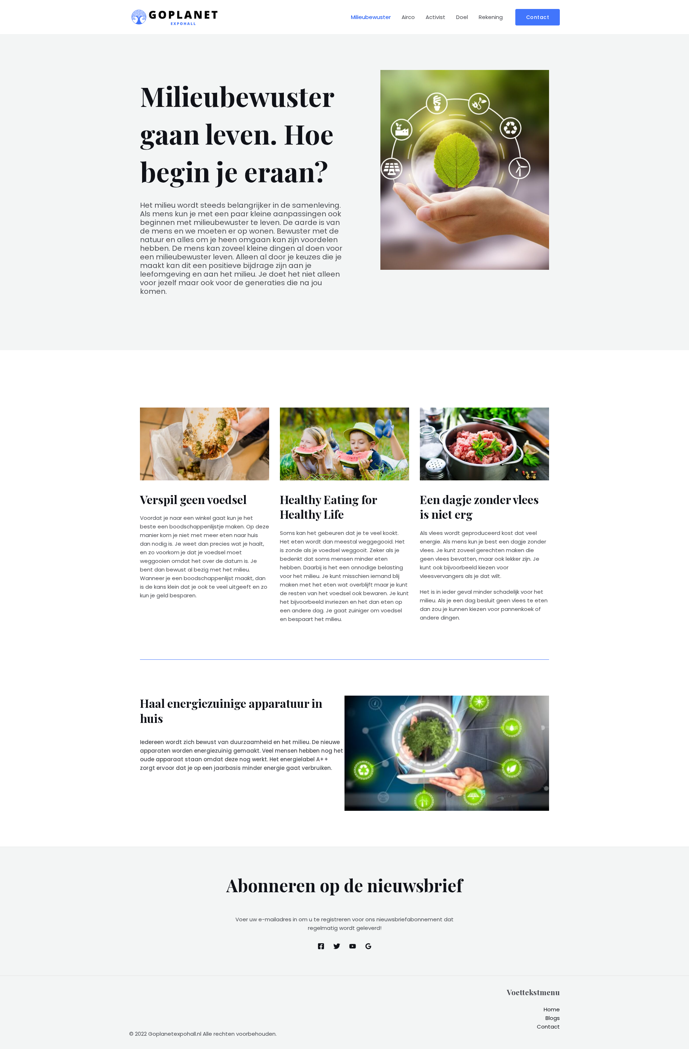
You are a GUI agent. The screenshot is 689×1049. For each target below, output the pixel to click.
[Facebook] (321, 946)
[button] (537, 17)
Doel (462, 17)
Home (552, 1009)
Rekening (491, 17)
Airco (408, 17)
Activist (435, 17)
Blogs (552, 1018)
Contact (548, 1026)
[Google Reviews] (368, 946)
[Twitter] (336, 946)
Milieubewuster (371, 17)
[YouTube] (352, 946)
